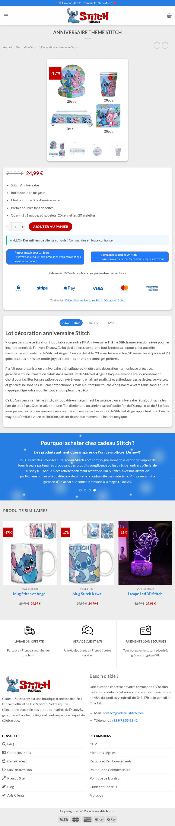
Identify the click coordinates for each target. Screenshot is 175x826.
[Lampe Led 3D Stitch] (145, 553)
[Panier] (169, 15)
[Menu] (5, 15)
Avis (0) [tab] (94, 322)
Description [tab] (70, 322)
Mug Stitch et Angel (30, 593)
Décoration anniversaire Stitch (59, 47)
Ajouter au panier (50, 226)
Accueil (7, 47)
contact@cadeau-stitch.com (123, 713)
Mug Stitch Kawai (87, 593)
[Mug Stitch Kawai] (87, 553)
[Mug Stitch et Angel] (30, 553)
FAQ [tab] (111, 322)
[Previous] (9, 472)
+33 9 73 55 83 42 (124, 720)
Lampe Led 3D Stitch (145, 593)
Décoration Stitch (26, 47)
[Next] (121, 152)
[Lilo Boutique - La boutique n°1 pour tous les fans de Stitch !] (87, 15)
